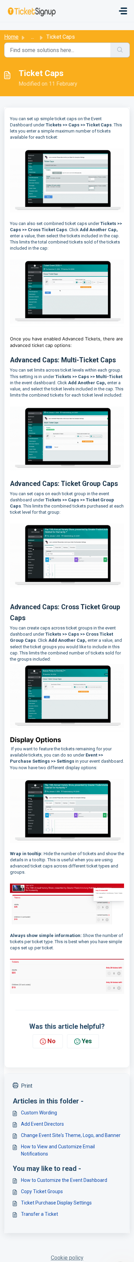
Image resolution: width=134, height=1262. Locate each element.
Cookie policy (67, 1257)
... (32, 37)
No (51, 1041)
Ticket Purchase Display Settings (56, 1202)
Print (26, 1086)
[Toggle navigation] (123, 11)
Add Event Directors (42, 1124)
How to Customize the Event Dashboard (64, 1180)
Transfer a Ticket (39, 1214)
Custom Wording (39, 1112)
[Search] (120, 50)
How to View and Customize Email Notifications (58, 1150)
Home (11, 37)
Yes (87, 1041)
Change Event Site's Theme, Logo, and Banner (71, 1135)
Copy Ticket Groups (42, 1191)
